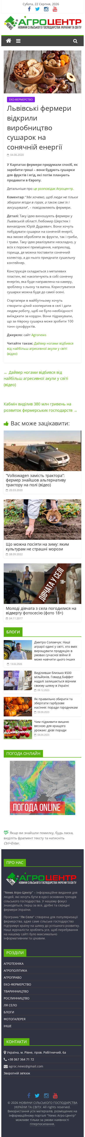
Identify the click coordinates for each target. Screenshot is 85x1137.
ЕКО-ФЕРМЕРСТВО (21, 99)
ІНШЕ (8, 1026)
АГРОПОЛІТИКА (15, 970)
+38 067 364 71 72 (21, 1059)
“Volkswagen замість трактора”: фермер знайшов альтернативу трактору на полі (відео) (36, 480)
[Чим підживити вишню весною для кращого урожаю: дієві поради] (18, 722)
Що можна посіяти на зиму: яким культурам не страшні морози (37, 546)
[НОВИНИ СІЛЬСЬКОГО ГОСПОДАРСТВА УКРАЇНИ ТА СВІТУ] (42, 18)
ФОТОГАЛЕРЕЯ (15, 1019)
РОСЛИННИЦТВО (16, 998)
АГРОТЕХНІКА (14, 963)
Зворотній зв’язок (17, 1073)
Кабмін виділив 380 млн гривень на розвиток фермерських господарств (40, 407)
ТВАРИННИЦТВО (16, 991)
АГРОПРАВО (13, 977)
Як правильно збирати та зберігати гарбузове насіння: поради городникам (56, 703)
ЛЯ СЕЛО (10, 1005)
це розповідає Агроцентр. (53, 188)
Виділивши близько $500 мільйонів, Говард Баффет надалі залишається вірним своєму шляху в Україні (55, 679)
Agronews (38, 335)
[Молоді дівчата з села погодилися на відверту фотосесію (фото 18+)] (42, 566)
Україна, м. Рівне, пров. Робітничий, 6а (36, 1052)
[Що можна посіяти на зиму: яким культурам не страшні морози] (42, 501)
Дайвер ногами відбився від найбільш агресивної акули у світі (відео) (40, 348)
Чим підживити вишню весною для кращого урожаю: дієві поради (51, 726)
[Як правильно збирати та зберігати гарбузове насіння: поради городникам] (18, 699)
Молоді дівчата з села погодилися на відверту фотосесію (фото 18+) (41, 611)
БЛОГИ (13, 631)
